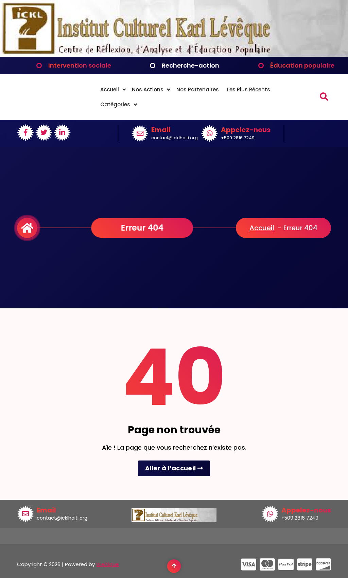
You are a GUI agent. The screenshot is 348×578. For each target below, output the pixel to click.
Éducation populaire (302, 65)
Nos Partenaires (197, 89)
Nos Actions (147, 89)
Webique (107, 564)
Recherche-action (190, 65)
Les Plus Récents (248, 89)
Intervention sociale (79, 65)
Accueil (109, 89)
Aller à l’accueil (171, 468)
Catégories (115, 104)
